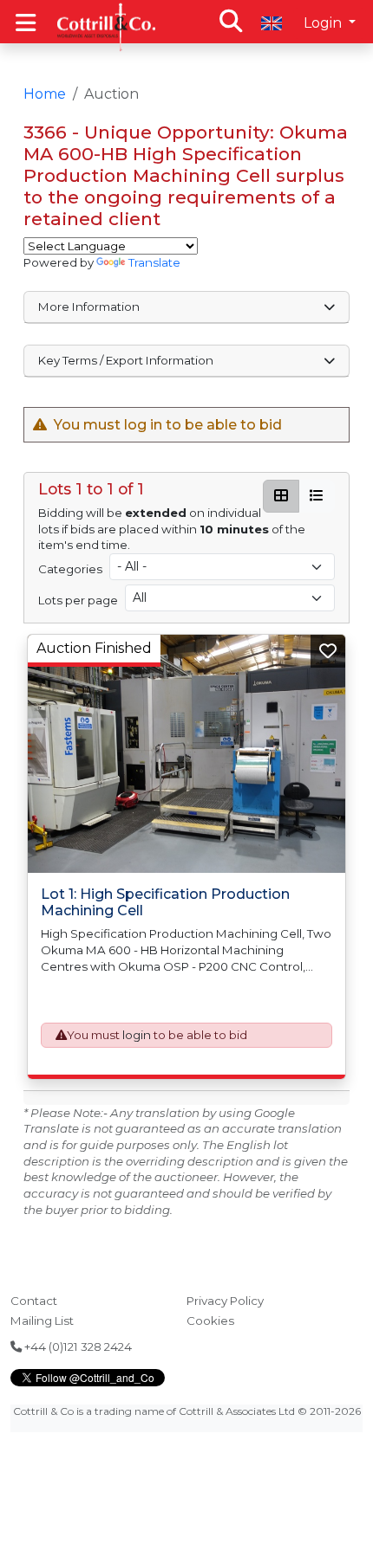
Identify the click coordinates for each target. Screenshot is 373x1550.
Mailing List (42, 1320)
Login (324, 23)
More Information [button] (89, 306)
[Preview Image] (187, 754)
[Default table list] (316, 496)
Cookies (210, 1320)
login (136, 1035)
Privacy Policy (225, 1301)
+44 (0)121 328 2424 (77, 1346)
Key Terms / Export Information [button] (125, 360)
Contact (33, 1301)
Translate (154, 262)
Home (44, 94)
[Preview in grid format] (281, 496)
